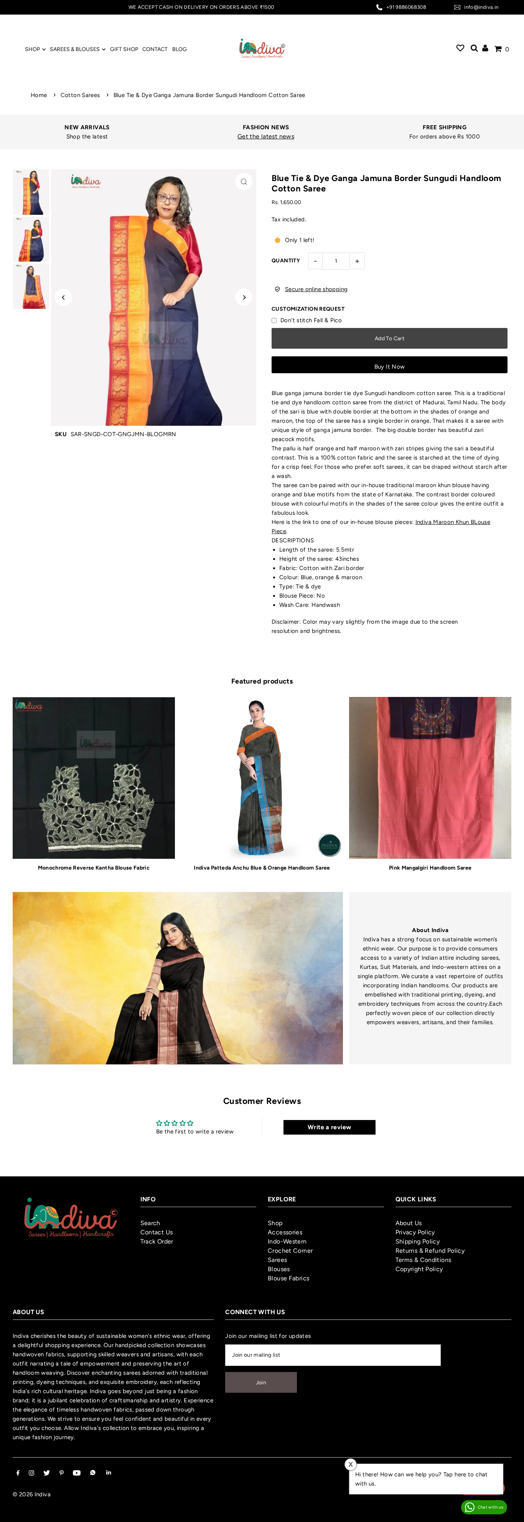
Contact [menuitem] (155, 49)
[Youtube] (77, 1473)
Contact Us (156, 1232)
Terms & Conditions (423, 1259)
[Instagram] (31, 1473)
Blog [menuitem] (179, 49)
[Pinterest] (61, 1473)
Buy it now (389, 366)
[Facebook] (18, 1473)
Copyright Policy (419, 1269)
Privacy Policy (415, 1232)
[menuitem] (460, 49)
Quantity (286, 260)
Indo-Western (287, 1241)
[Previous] (63, 297)
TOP (510, 1511)
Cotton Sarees (80, 95)
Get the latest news (265, 136)
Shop (275, 1223)
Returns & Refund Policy (430, 1250)
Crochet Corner (290, 1250)
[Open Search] (474, 49)
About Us (408, 1223)
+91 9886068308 (406, 7)
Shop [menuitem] (32, 49)
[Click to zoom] (243, 181)
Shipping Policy (417, 1241)
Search (150, 1223)
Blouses (279, 1269)
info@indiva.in (481, 7)
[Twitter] (46, 1473)
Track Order (156, 1241)
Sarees (277, 1259)
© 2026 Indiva (32, 1494)
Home (39, 95)
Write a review (329, 1127)
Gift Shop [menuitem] (124, 49)
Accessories (285, 1232)
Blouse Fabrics (288, 1278)
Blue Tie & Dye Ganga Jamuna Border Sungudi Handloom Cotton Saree (209, 95)
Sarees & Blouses (75, 49)
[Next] (243, 297)
